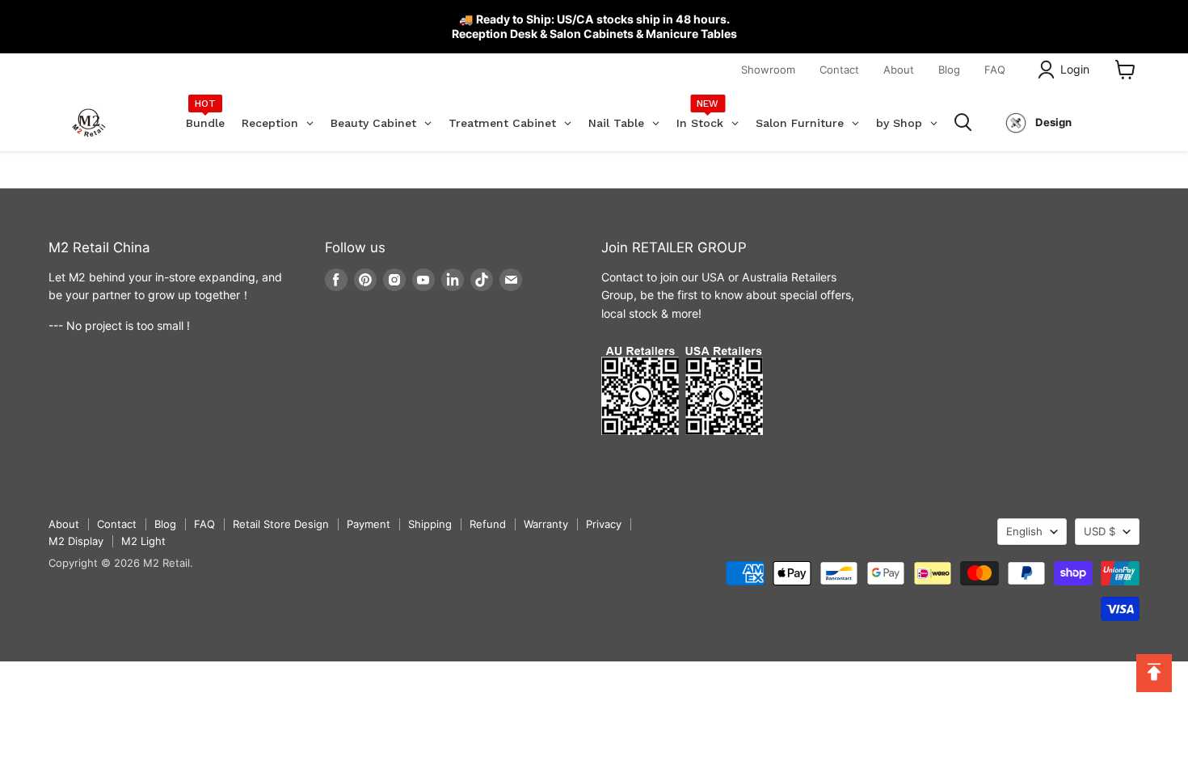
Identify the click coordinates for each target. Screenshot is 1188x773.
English (1024, 531)
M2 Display (75, 540)
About (898, 69)
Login (1074, 69)
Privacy (603, 523)
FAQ (994, 69)
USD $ (1099, 531)
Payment (368, 523)
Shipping (430, 523)
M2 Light (143, 540)
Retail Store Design (281, 523)
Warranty (546, 523)
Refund (488, 523)
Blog (949, 69)
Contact (839, 69)
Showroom (768, 69)
